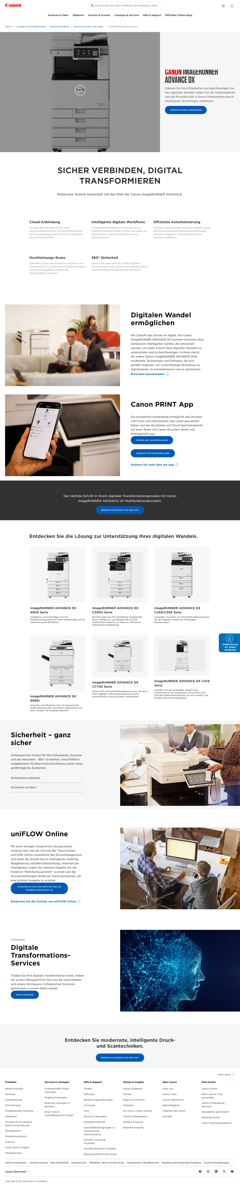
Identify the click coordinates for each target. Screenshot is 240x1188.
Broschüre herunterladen (148, 374)
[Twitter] (224, 1171)
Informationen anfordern (185, 110)
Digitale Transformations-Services (40, 955)
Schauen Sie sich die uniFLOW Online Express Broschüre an (39, 888)
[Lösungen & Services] (140, 15)
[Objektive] (85, 15)
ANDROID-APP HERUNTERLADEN (153, 453)
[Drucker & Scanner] (111, 15)
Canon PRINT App (162, 404)
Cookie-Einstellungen (216, 1162)
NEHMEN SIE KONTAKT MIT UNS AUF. (120, 510)
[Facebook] (200, 1171)
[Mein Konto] (223, 5)
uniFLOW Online (39, 834)
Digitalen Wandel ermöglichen (161, 319)
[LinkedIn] (216, 1171)
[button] (229, 642)
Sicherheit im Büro (23, 787)
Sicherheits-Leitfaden (25, 778)
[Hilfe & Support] (162, 15)
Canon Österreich (16, 1171)
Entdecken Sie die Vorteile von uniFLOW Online (43, 901)
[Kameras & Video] (70, 15)
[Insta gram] (208, 1171)
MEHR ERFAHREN (25, 995)
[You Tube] (232, 1171)
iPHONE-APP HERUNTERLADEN (152, 440)
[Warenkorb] (232, 6)
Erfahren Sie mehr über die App (152, 464)
